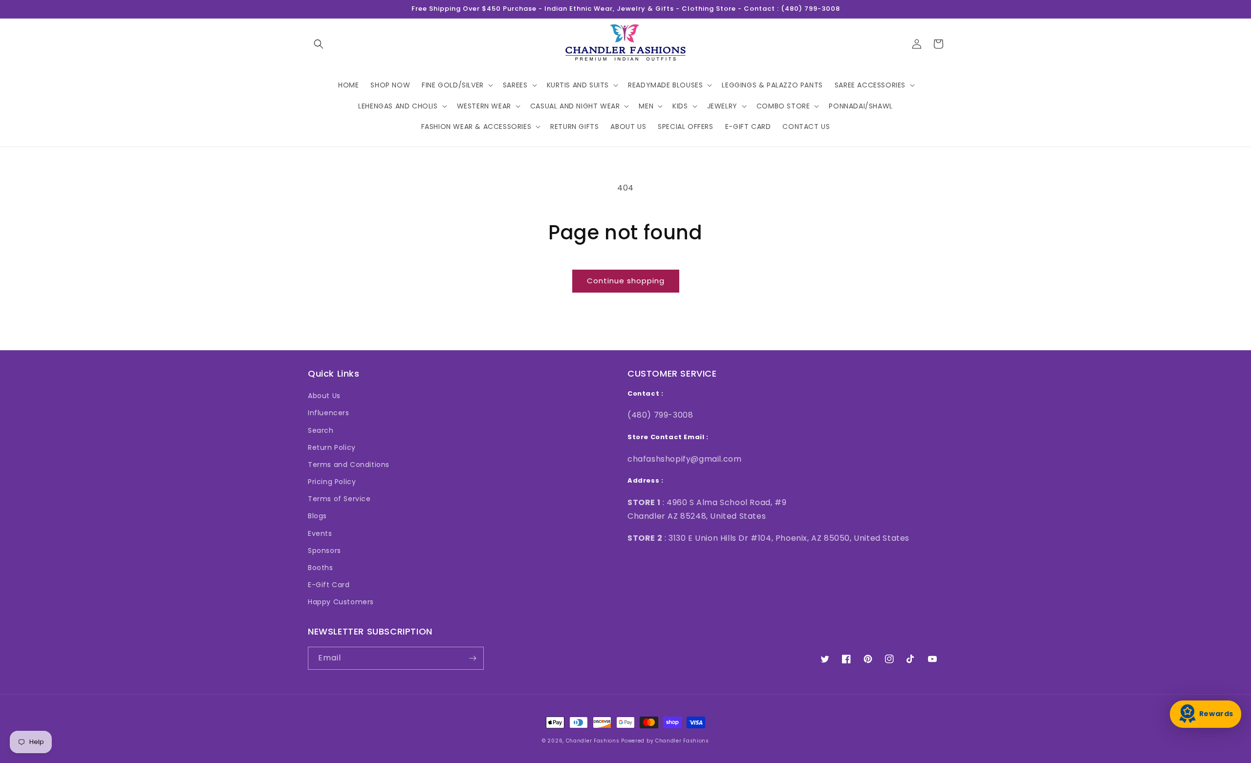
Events (320, 533)
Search (321, 430)
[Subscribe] (472, 658)
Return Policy (332, 447)
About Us (324, 396)
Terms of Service (339, 499)
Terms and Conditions (348, 464)
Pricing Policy (332, 482)
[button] (318, 44)
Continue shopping (626, 281)
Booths (320, 567)
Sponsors (324, 550)
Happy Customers (341, 602)
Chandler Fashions (593, 740)
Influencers (328, 413)
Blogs (317, 516)
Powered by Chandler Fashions (665, 740)
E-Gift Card (329, 585)
